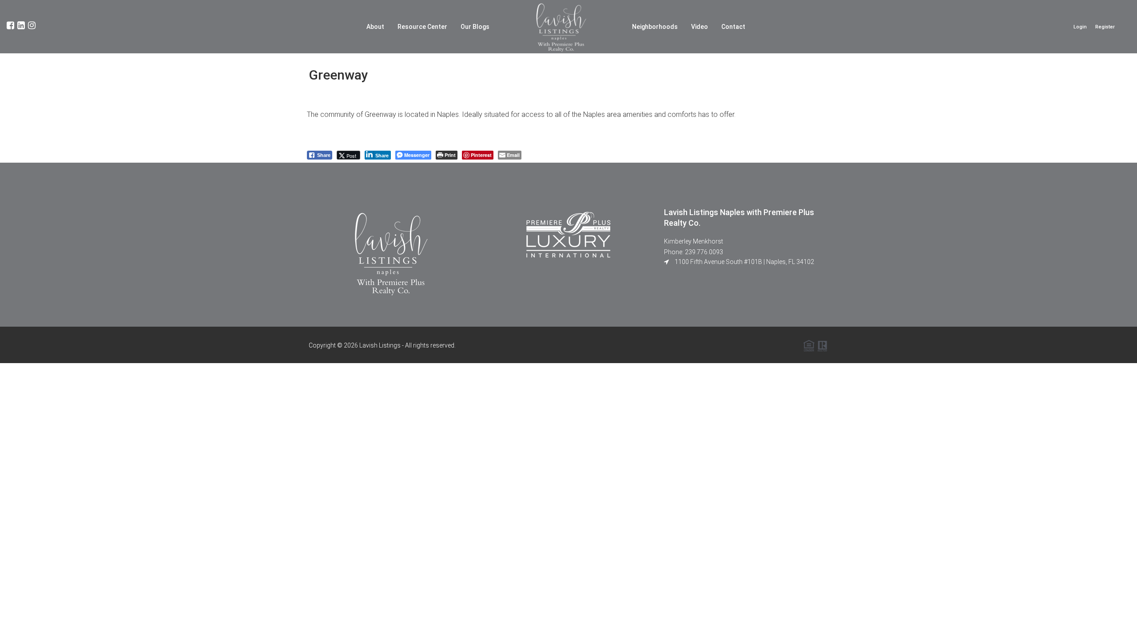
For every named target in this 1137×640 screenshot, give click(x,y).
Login (1080, 27)
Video (699, 26)
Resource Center (422, 26)
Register (1105, 27)
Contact (733, 26)
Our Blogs (475, 26)
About (375, 26)
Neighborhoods (655, 26)
